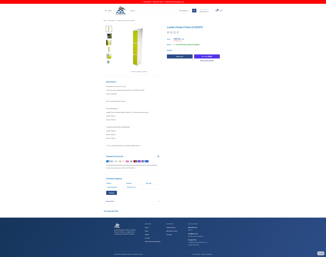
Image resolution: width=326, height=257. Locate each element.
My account (204, 11)
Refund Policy (110, 201)
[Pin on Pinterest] (171, 32)
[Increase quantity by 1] (184, 50)
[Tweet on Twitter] (174, 32)
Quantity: (170, 50)
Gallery (147, 234)
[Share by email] (178, 32)
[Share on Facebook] (168, 32)
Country (108, 183)
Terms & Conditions (206, 254)
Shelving (169, 234)
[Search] (194, 10)
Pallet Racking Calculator (153, 241)
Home (105, 20)
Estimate (111, 193)
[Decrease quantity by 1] (175, 50)
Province (129, 183)
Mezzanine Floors (172, 231)
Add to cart (179, 56)
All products (111, 20)
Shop (146, 231)
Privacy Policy (196, 254)
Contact (147, 238)
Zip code (148, 183)
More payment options (207, 60)
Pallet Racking (170, 227)
